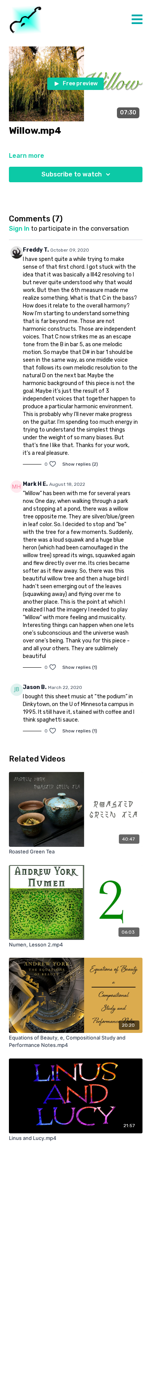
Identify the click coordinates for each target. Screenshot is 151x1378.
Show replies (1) (79, 667)
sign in (19, 228)
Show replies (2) (80, 464)
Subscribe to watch (71, 174)
